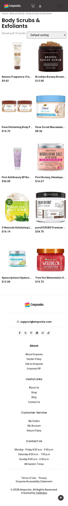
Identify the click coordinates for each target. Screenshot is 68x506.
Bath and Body (17, 13)
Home (5, 13)
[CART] (33, 6)
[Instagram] (42, 332)
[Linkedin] (37, 332)
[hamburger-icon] (61, 6)
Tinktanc (41, 493)
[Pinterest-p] (31, 332)
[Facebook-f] (19, 332)
